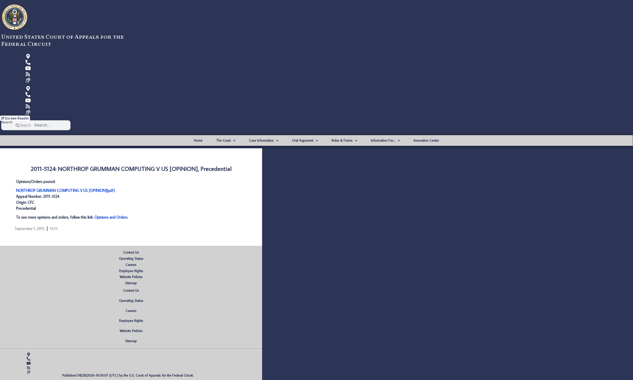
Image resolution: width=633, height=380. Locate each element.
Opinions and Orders (111, 217)
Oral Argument (302, 140)
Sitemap (131, 283)
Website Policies (131, 277)
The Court (223, 140)
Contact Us (131, 252)
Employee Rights (131, 271)
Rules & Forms (342, 140)
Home (198, 140)
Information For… (383, 140)
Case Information (261, 140)
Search (6, 122)
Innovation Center (426, 140)
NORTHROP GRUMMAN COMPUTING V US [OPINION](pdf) (65, 190)
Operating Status (131, 258)
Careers (131, 264)
